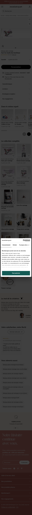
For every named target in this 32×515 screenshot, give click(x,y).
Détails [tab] (15, 245)
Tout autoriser (16, 273)
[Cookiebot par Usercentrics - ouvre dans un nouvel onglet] (23, 240)
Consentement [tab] (6, 245)
